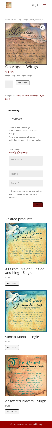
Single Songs (23, 19)
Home (7, 19)
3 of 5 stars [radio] (18, 152)
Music (13, 19)
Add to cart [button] (12, 283)
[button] (42, 27)
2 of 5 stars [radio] (14, 152)
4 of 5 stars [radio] (22, 152)
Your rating (14, 149)
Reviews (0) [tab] (13, 110)
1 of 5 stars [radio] (11, 152)
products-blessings (30, 95)
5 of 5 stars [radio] (25, 152)
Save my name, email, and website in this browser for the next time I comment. (26, 194)
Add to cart (22, 82)
